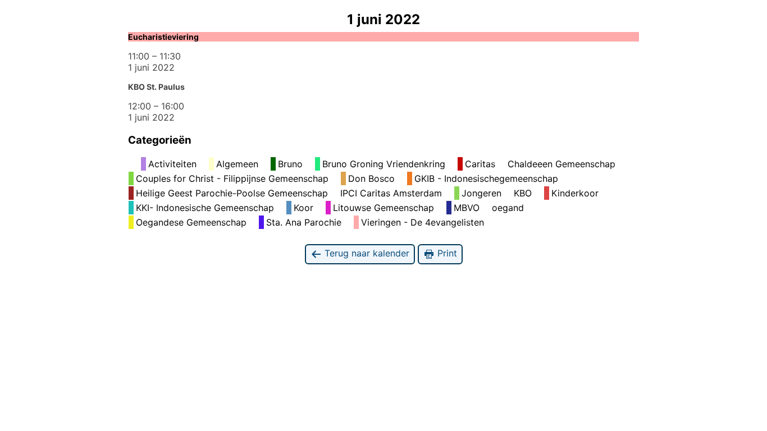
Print (446, 253)
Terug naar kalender (365, 253)
